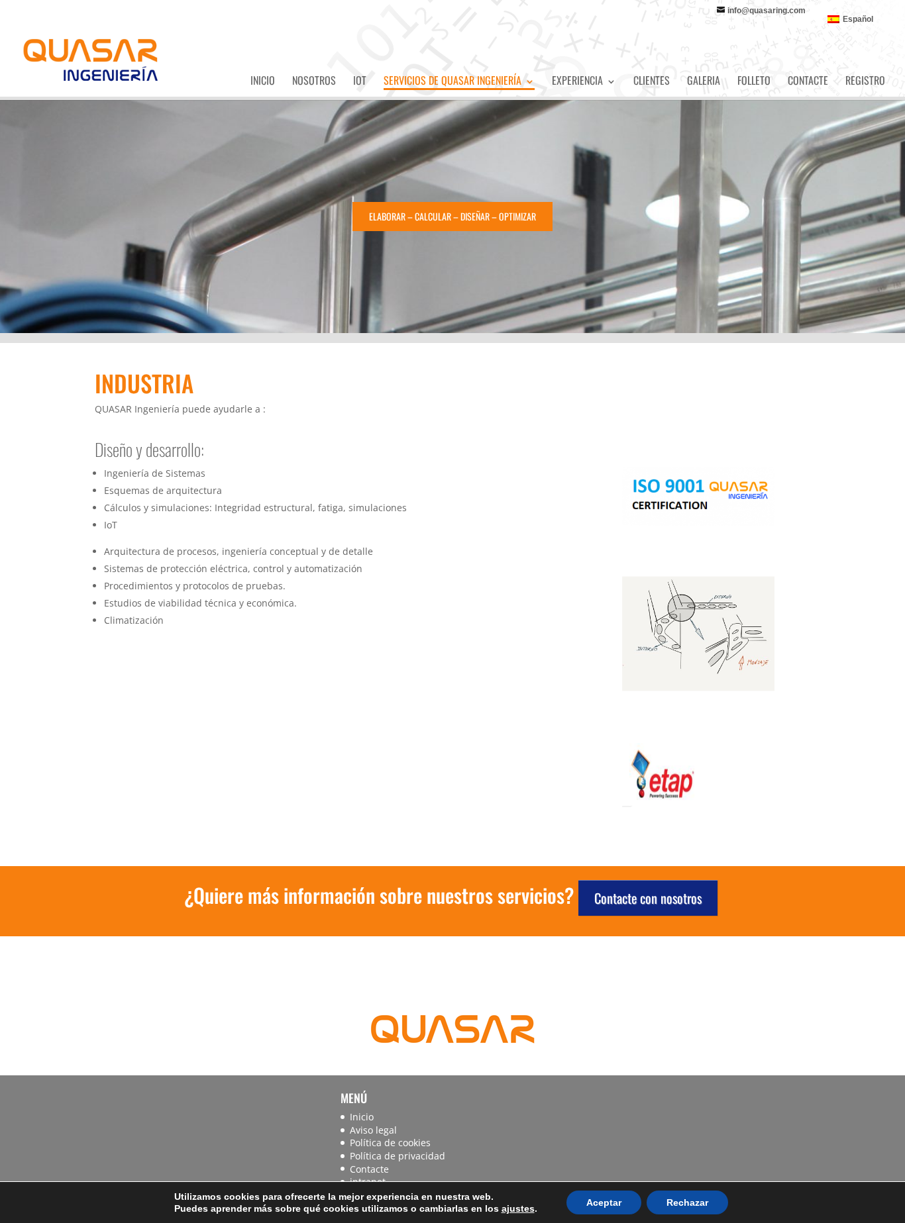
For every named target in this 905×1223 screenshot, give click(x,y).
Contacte (808, 80)
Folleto (754, 80)
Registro (865, 80)
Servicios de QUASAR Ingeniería (452, 80)
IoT (359, 80)
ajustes (518, 1208)
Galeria (703, 80)
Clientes (651, 80)
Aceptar (603, 1202)
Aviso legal (373, 1130)
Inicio (262, 80)
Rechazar (687, 1202)
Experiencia (577, 80)
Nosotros (314, 80)
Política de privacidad (397, 1156)
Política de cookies (390, 1142)
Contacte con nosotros (648, 898)
